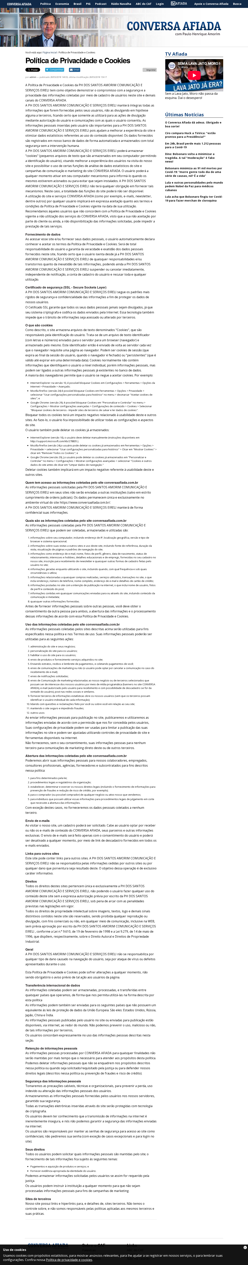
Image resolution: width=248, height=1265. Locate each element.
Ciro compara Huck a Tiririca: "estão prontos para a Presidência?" (190, 135)
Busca (237, 4)
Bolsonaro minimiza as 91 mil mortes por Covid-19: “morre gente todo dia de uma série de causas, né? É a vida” (193, 172)
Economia (62, 4)
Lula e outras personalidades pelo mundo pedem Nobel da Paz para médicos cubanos (194, 186)
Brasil (77, 4)
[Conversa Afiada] (124, 45)
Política (45, 4)
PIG (88, 4)
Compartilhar (56, 69)
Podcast (101, 4)
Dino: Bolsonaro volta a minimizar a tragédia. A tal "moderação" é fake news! (190, 157)
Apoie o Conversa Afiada (211, 4)
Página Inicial (22, 4)
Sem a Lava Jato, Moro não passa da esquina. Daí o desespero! (191, 95)
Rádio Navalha (121, 4)
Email (76, 69)
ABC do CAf (143, 4)
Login (160, 4)
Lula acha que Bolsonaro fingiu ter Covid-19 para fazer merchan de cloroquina (194, 198)
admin (33, 77)
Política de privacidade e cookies (69, 1260)
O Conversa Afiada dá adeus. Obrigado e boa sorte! (193, 124)
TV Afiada (181, 4)
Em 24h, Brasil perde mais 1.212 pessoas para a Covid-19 (193, 145)
